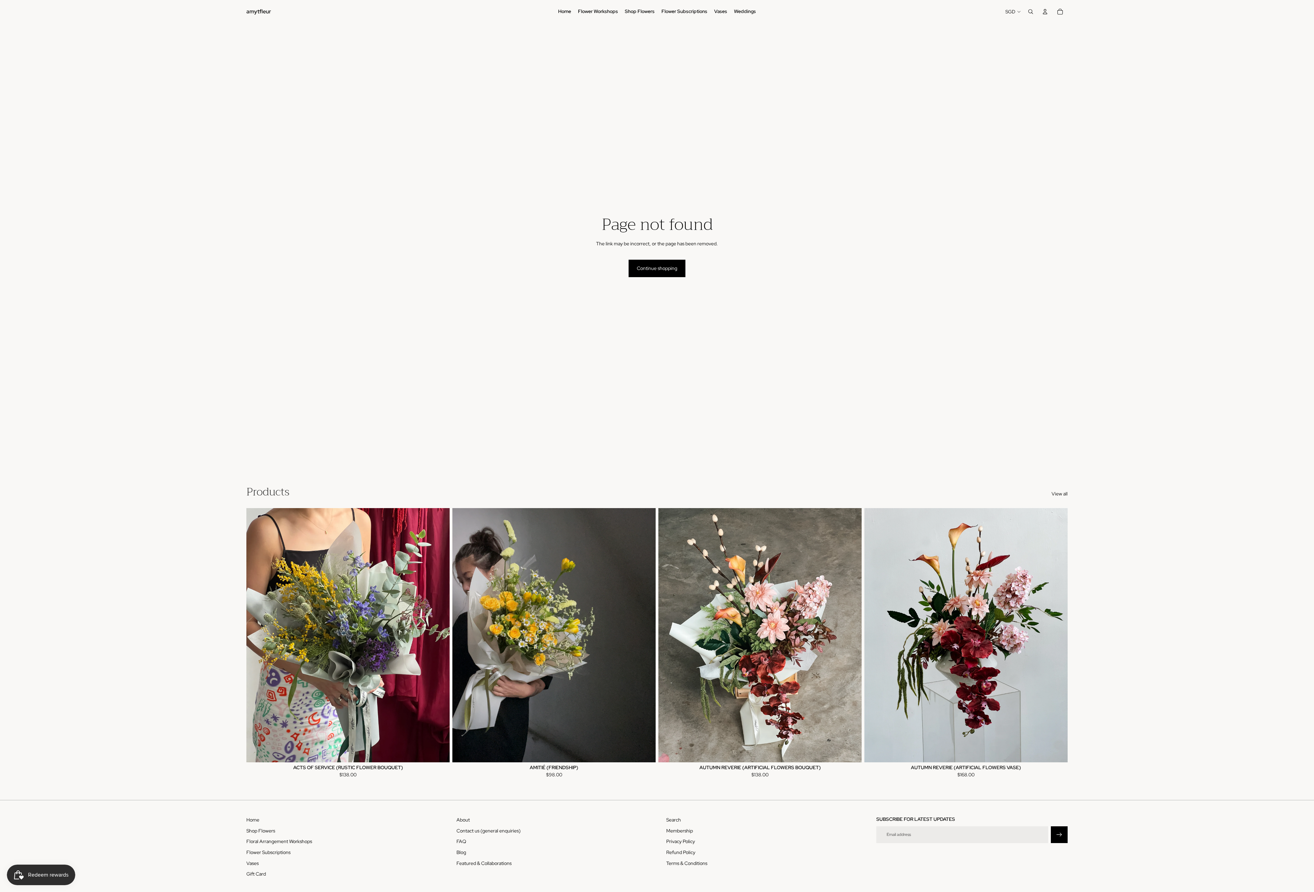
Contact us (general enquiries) (488, 831)
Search (673, 820)
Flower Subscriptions (268, 852)
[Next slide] (439, 635)
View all (1060, 494)
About (463, 820)
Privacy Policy (680, 841)
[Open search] (1030, 11)
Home (252, 820)
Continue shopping (657, 268)
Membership (679, 831)
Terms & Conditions (686, 863)
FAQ (461, 841)
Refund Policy (680, 852)
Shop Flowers (260, 831)
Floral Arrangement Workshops (279, 841)
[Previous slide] (256, 635)
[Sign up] (1059, 834)
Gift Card (256, 874)
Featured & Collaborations (484, 863)
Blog (461, 852)
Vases (252, 863)
